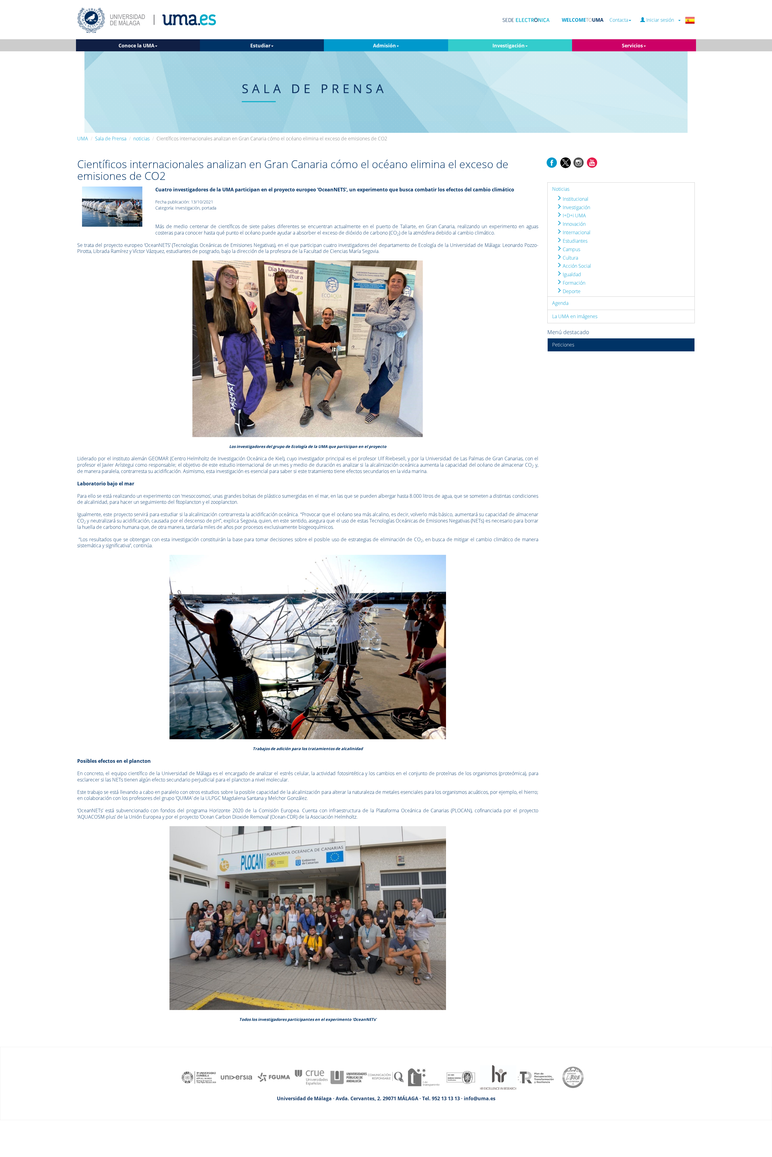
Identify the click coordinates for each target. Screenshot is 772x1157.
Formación (573, 283)
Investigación (576, 207)
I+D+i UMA (574, 215)
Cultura (570, 257)
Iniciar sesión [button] (661, 20)
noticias (141, 138)
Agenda (560, 303)
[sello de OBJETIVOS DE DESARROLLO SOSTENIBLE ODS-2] (199, 1077)
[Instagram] (579, 162)
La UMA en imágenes (574, 316)
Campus (571, 249)
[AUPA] (349, 1077)
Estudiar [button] (260, 45)
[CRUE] (311, 1077)
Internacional (576, 232)
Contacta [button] (618, 20)
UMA (82, 138)
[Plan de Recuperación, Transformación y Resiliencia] (535, 1077)
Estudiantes (574, 241)
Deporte (571, 291)
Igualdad (571, 274)
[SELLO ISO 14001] (461, 1077)
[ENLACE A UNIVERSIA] (236, 1077)
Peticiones (563, 344)
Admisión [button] (384, 45)
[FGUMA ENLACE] (274, 1077)
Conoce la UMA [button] (136, 45)
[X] (565, 162)
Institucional (575, 199)
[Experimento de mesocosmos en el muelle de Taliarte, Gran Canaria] (112, 206)
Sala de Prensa (110, 138)
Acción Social (576, 266)
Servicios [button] (632, 45)
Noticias (560, 189)
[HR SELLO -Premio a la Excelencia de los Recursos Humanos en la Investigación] (498, 1077)
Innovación (574, 224)
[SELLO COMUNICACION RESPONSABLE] (386, 1077)
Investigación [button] (508, 45)
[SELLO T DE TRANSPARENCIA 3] (423, 1077)
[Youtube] (592, 162)
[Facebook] (552, 162)
